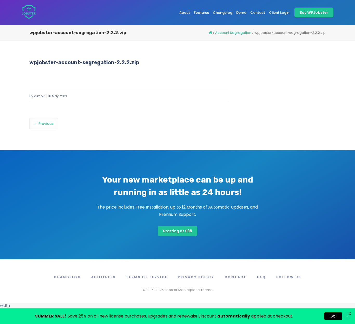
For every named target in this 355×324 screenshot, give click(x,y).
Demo (241, 12)
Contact (257, 12)
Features (201, 12)
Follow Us (288, 277)
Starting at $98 (177, 231)
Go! (333, 316)
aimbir (39, 96)
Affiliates (103, 277)
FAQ (261, 277)
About (184, 12)
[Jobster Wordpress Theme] (29, 12)
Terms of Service (146, 277)
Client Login (279, 12)
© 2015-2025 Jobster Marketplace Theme (178, 289)
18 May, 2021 (57, 96)
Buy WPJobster (314, 12)
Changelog (222, 12)
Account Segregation (233, 32)
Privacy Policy (196, 277)
